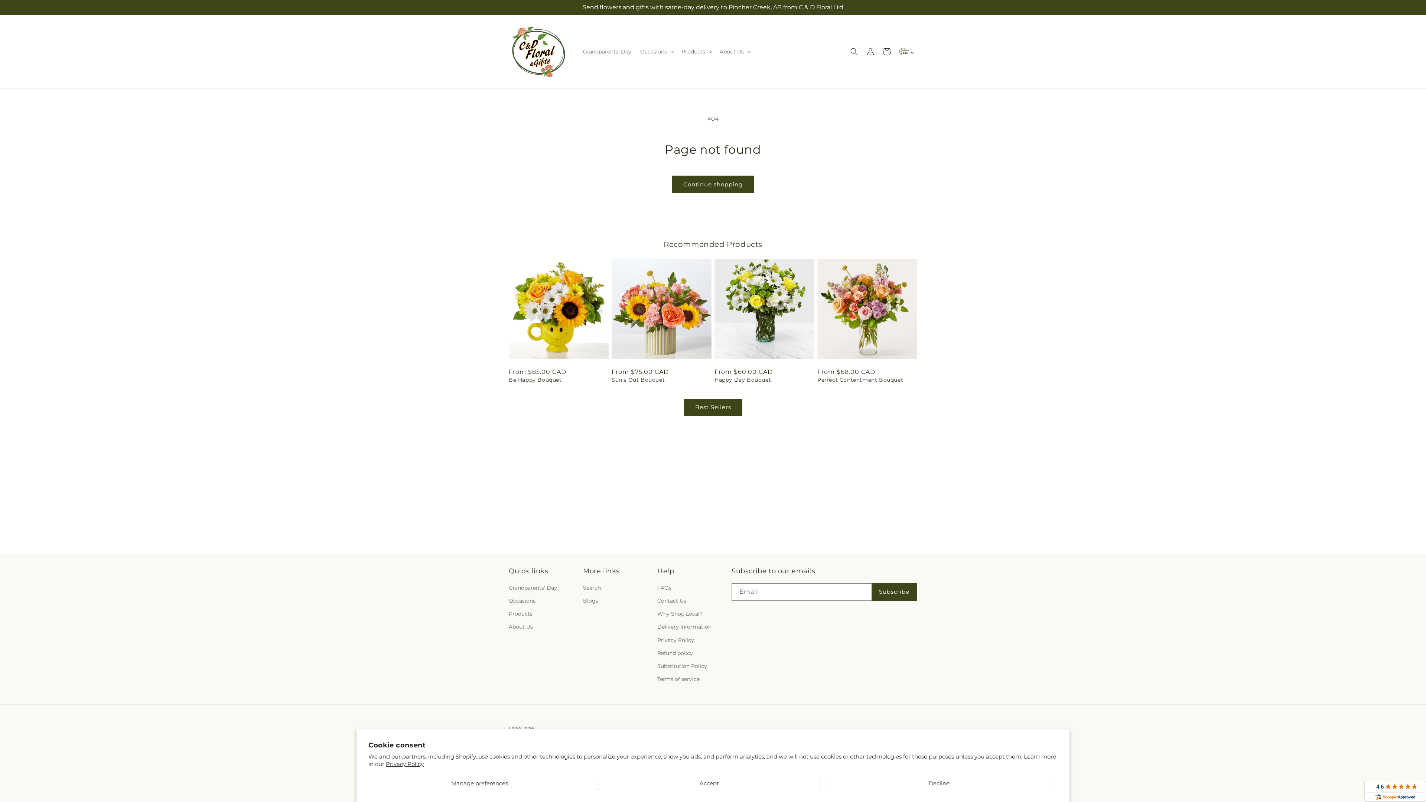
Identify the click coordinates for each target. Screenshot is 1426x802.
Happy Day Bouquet (742, 379)
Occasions (522, 600)
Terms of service (678, 679)
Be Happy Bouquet (535, 379)
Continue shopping (713, 184)
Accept (709, 783)
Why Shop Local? (680, 613)
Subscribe (894, 591)
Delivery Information (684, 626)
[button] (656, 51)
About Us (521, 626)
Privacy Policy (405, 763)
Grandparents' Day (533, 587)
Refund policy (675, 653)
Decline (939, 783)
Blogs (590, 600)
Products (521, 613)
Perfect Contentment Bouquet (860, 379)
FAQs (664, 587)
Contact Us (671, 600)
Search (592, 587)
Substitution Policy (682, 666)
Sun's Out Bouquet (638, 379)
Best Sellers (713, 407)
